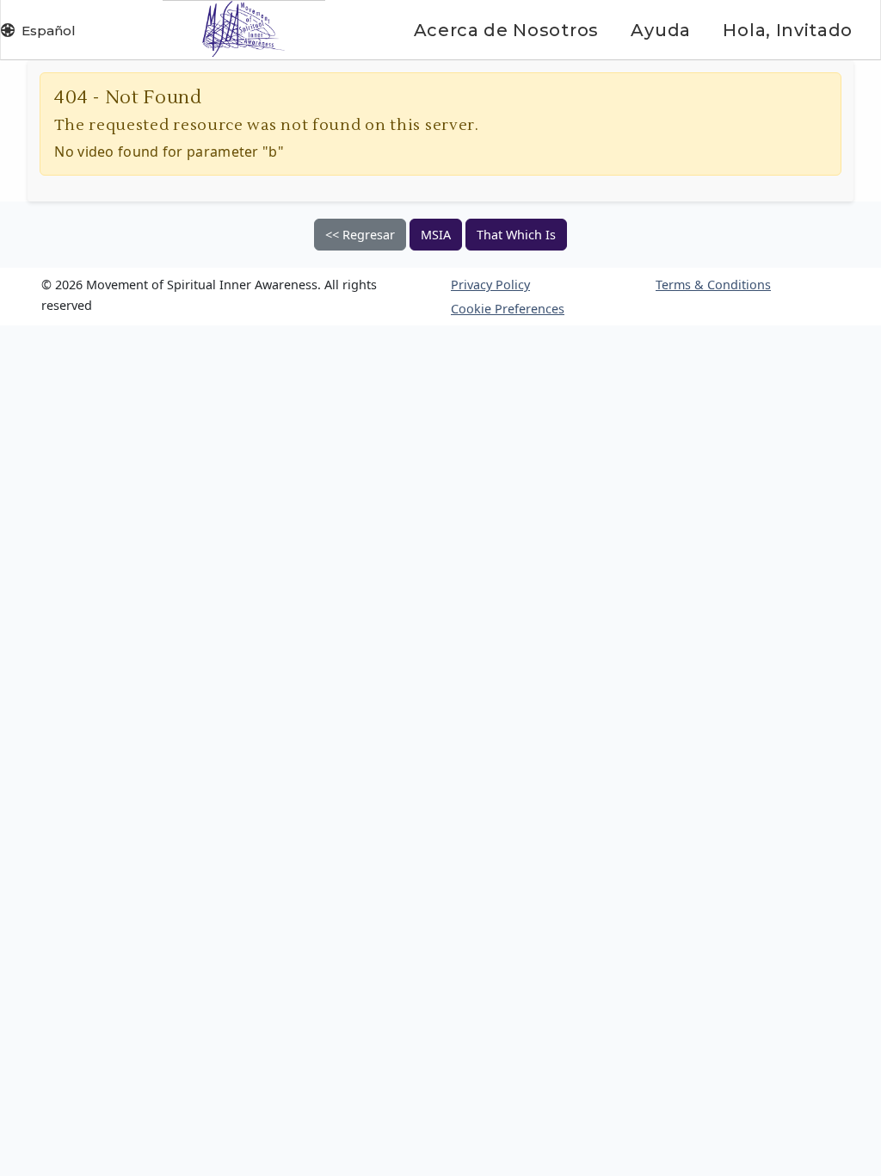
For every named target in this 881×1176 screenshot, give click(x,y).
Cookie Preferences (507, 308)
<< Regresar (360, 234)
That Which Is (516, 234)
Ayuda (660, 30)
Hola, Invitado (788, 30)
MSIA (436, 234)
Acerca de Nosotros (506, 30)
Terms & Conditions (713, 284)
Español (49, 30)
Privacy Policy (490, 284)
